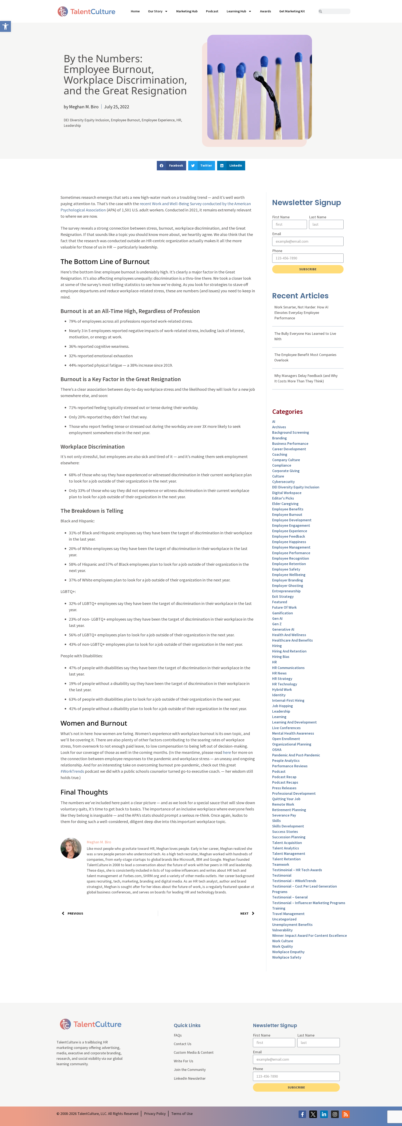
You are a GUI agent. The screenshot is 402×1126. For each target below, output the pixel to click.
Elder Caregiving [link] (285, 503)
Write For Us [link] (183, 1061)
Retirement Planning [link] (289, 809)
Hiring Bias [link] (280, 656)
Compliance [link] (281, 465)
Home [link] (135, 11)
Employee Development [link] (292, 520)
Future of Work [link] (284, 607)
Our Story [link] (155, 11)
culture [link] (278, 476)
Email (276, 233)
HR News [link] (279, 673)
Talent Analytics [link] (285, 848)
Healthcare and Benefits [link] (292, 640)
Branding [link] (279, 438)
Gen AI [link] (277, 618)
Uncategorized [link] (284, 919)
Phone (277, 250)
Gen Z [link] (277, 623)
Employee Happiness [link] (289, 541)
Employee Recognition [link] (290, 558)
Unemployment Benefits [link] (292, 924)
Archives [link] (279, 427)
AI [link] (273, 421)
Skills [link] (276, 820)
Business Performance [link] (290, 443)
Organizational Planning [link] (291, 744)
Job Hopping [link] (282, 705)
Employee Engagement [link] (291, 525)
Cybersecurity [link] (283, 481)
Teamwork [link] (280, 864)
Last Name (317, 217)
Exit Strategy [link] (283, 596)
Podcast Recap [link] (284, 776)
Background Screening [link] (290, 432)
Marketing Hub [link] (187, 11)
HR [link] (178, 120)
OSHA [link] (276, 749)
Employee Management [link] (291, 547)
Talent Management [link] (288, 853)
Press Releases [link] (284, 788)
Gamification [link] (282, 613)
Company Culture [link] (286, 459)
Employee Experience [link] (158, 120)
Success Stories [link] (285, 831)
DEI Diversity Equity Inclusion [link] (86, 120)
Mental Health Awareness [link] (293, 733)
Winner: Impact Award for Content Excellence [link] (309, 935)
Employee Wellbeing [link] (288, 574)
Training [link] (278, 908)
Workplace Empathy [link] (288, 951)
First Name (281, 217)
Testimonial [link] (281, 875)
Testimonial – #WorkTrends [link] (294, 880)
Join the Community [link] (190, 1069)
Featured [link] (279, 601)
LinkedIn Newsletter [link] (190, 1078)
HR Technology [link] (284, 684)
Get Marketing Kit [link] (292, 11)
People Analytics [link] (286, 760)
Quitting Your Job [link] (286, 798)
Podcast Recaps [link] (285, 782)
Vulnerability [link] (282, 930)
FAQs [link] (178, 1035)
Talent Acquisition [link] (287, 842)
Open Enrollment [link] (286, 738)
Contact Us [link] (182, 1043)
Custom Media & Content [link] (194, 1052)
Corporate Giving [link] (286, 470)
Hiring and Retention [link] (289, 651)
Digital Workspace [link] (287, 492)
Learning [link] (279, 716)
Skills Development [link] (288, 826)
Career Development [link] (289, 449)
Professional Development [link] (294, 793)
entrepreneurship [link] (286, 591)
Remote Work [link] (283, 804)
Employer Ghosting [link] (287, 585)
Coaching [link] (279, 454)
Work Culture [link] (282, 940)
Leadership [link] (72, 125)
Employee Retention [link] (289, 563)
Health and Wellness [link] (289, 634)
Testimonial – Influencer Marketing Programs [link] (308, 902)
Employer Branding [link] (287, 580)
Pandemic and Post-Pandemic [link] (296, 755)
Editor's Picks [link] (283, 498)
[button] (171, 165)
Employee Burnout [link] (125, 120)
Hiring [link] (277, 645)
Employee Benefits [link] (287, 509)
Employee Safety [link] (286, 569)
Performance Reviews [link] (290, 766)
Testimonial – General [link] (290, 897)
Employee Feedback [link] (288, 536)
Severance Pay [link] (284, 815)
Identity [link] (279, 694)
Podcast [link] (212, 11)
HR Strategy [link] (282, 678)
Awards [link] (265, 11)
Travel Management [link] (288, 913)
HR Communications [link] (288, 667)
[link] (5, 26)
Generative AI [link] (283, 629)
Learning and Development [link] (294, 722)
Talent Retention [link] (286, 859)
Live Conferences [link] (286, 727)
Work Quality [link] (282, 946)
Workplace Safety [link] (286, 957)
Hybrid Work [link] (282, 689)
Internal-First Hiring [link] (288, 700)
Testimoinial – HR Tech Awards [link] (297, 869)
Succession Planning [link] (288, 837)
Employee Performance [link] (291, 552)
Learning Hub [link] (236, 11)
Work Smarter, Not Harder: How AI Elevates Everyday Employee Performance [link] (301, 312)
